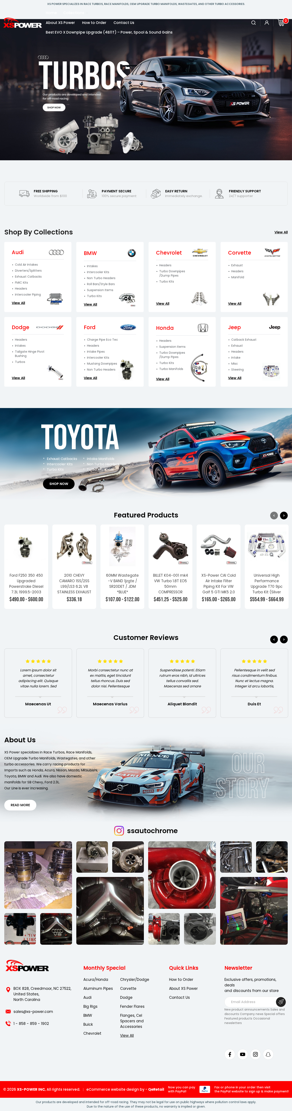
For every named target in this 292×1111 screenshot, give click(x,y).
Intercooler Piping (28, 295)
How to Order (94, 22)
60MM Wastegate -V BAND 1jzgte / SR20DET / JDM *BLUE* (122, 584)
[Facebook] (229, 1054)
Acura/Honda (95, 979)
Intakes (92, 266)
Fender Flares (132, 1006)
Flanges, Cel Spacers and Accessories (132, 1021)
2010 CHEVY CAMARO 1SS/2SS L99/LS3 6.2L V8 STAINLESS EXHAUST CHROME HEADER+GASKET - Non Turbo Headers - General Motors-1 (74, 595)
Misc (234, 364)
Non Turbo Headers (101, 278)
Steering (237, 370)
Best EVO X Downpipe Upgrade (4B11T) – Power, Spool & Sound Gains (109, 32)
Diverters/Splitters (28, 271)
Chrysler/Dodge (134, 979)
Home (51, 12)
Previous (274, 515)
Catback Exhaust (244, 340)
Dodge (126, 997)
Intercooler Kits (98, 272)
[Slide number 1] (146, 90)
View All (281, 232)
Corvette (128, 988)
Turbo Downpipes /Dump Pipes (172, 273)
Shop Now (58, 483)
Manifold (237, 277)
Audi (87, 997)
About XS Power (60, 22)
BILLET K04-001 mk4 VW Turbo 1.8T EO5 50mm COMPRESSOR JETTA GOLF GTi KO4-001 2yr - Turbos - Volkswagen (170, 595)
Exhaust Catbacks (28, 277)
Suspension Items (100, 290)
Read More (20, 805)
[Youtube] (242, 1054)
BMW (87, 1015)
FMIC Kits (21, 283)
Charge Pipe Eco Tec (102, 340)
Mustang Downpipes (102, 364)
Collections (74, 12)
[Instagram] (255, 1054)
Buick (88, 1024)
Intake (235, 358)
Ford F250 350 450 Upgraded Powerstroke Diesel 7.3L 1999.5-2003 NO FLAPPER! (26, 586)
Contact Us (124, 22)
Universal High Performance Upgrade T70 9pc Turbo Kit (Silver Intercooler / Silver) (266, 586)
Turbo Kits (94, 296)
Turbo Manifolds (171, 369)
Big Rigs (90, 1006)
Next (284, 515)
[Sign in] (266, 22)
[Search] (253, 22)
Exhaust (237, 265)
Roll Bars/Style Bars (101, 284)
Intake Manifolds (100, 458)
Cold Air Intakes (26, 265)
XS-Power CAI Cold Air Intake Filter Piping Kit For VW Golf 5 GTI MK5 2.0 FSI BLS (218, 586)
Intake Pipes (96, 352)
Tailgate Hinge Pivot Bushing (29, 354)
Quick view (26, 546)
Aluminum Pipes (98, 988)
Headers (21, 289)
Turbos (20, 362)
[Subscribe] (281, 1002)
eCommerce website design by (115, 1089)
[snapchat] (268, 1054)
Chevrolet (92, 1033)
